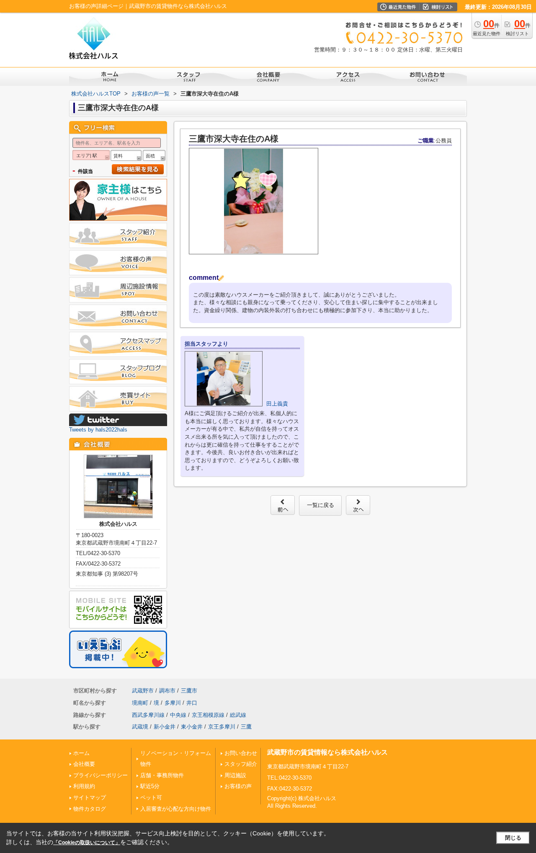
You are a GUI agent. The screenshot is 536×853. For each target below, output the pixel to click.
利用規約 (84, 786)
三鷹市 (189, 691)
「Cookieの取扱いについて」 (86, 842)
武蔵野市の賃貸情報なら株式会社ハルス (327, 752)
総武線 (238, 715)
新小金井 (164, 727)
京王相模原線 (208, 715)
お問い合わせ (240, 753)
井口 (191, 703)
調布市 (167, 691)
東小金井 (192, 727)
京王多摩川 (221, 727)
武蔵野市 (143, 691)
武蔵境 (140, 727)
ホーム (81, 753)
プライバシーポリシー (100, 775)
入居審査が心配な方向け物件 (175, 809)
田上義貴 (277, 404)
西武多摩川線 (148, 715)
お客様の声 (238, 786)
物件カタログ (89, 809)
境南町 (140, 703)
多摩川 (173, 703)
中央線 (178, 715)
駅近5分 (150, 786)
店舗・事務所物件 (162, 775)
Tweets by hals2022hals (98, 429)
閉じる (513, 838)
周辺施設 (235, 775)
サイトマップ (89, 797)
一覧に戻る (320, 505)
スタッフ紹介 (240, 764)
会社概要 (84, 764)
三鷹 (246, 727)
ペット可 (151, 797)
